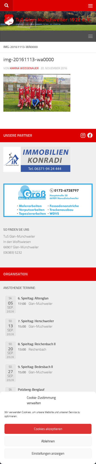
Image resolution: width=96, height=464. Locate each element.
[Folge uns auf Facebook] (90, 135)
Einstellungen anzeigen (48, 453)
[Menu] (90, 5)
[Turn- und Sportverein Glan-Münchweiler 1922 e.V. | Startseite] (48, 19)
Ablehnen (48, 441)
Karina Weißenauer (24, 68)
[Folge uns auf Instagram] (83, 135)
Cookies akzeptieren (48, 429)
